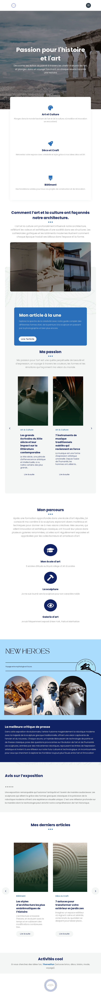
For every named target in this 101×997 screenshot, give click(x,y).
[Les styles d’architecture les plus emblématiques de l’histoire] (31, 867)
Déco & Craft (61, 896)
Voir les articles (23, 272)
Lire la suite (29, 474)
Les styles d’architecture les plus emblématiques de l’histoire (30, 906)
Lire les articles (77, 272)
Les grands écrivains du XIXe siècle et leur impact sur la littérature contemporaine (31, 444)
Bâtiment (20, 896)
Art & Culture (26, 429)
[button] (91, 428)
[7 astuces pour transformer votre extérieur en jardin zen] (70, 867)
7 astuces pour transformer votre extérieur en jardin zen (69, 905)
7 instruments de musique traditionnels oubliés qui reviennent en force (67, 442)
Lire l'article (27, 339)
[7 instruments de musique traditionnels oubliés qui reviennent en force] (68, 401)
